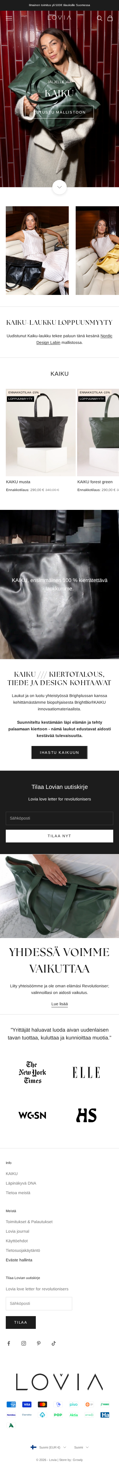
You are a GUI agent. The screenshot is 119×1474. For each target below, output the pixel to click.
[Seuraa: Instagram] (24, 1343)
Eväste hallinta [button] (19, 1260)
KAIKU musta (18, 481)
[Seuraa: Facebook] (9, 1343)
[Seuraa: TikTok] (54, 1343)
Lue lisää (59, 1003)
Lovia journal (17, 1231)
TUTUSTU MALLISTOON (60, 112)
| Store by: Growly (70, 1460)
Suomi (78, 1447)
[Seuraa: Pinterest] (39, 1343)
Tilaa (20, 1322)
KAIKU (12, 1173)
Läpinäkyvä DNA (21, 1183)
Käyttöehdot (17, 1240)
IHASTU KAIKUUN (59, 752)
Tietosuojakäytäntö (23, 1250)
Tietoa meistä (18, 1192)
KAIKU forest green (95, 481)
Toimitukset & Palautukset (29, 1221)
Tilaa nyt (59, 836)
